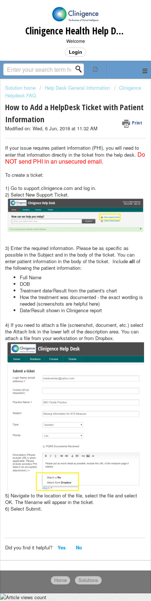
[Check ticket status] (95, 68)
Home (60, 579)
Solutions (88, 579)
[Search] (80, 69)
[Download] (62, 300)
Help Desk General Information (77, 87)
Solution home (21, 87)
